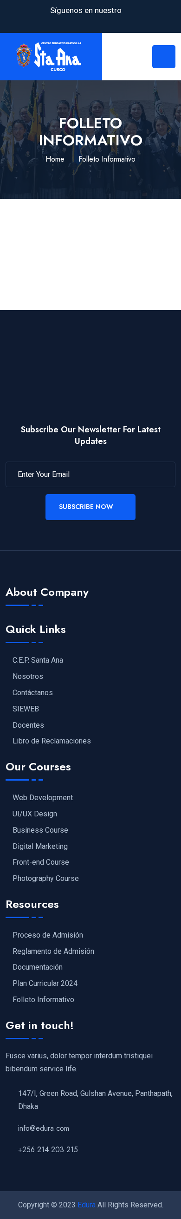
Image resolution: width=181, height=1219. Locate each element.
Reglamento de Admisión (53, 951)
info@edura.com (43, 1128)
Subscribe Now (86, 506)
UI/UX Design (35, 814)
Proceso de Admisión (48, 935)
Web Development (43, 798)
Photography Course (46, 878)
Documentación (38, 967)
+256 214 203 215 (48, 1149)
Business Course (40, 830)
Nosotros (28, 676)
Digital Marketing (40, 846)
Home (55, 159)
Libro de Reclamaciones (52, 741)
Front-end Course (41, 862)
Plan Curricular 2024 (45, 983)
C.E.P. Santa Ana (38, 660)
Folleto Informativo (43, 1000)
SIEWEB (26, 709)
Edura (87, 1204)
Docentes (28, 725)
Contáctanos (33, 693)
